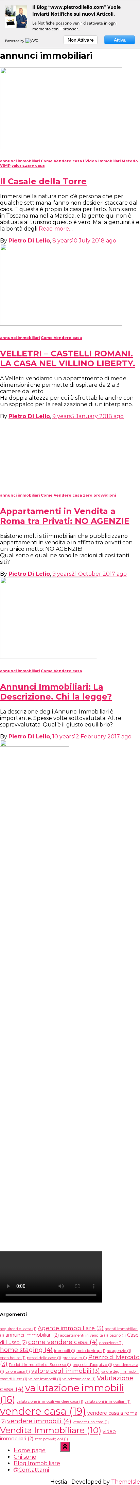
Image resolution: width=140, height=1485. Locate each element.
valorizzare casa (28, 165)
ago (84, 240)
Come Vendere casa (61, 161)
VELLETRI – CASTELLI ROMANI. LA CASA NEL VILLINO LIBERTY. (67, 358)
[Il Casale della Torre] (61, 147)
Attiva (120, 40)
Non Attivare (81, 40)
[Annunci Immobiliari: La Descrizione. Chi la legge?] (48, 1103)
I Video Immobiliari (102, 161)
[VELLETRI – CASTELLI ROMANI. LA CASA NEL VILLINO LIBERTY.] (61, 324)
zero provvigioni (99, 941)
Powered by (15, 40)
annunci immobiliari (20, 161)
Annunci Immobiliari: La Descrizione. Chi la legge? (56, 1138)
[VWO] (32, 40)
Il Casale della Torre (43, 181)
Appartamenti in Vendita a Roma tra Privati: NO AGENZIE (64, 962)
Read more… (55, 228)
